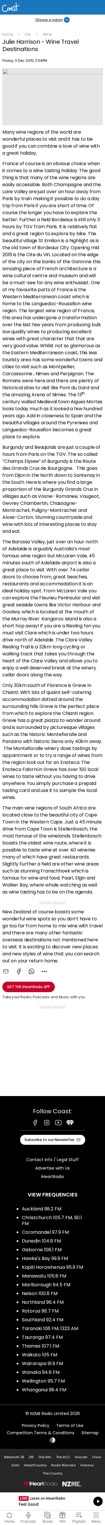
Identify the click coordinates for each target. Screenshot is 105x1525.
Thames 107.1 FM (40, 1346)
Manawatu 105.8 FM (44, 1276)
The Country (52, 1473)
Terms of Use (69, 1425)
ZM (31, 1457)
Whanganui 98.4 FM (44, 1389)
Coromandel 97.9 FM (45, 1232)
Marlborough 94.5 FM (46, 1284)
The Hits (44, 1457)
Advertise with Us (52, 1168)
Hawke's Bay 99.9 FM (45, 1258)
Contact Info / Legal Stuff (52, 1160)
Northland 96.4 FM (43, 1302)
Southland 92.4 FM (42, 1319)
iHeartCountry (35, 1465)
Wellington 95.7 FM (43, 1381)
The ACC (63, 1457)
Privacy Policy (35, 1425)
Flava (96, 1457)
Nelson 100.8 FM (39, 1293)
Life (28, 34)
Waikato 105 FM (39, 1354)
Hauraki (81, 1457)
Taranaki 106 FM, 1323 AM (50, 1328)
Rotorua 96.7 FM (40, 1311)
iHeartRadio (52, 1176)
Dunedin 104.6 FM (41, 1241)
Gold (15, 1465)
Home (7, 34)
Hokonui (87, 1465)
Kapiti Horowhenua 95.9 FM (52, 1267)
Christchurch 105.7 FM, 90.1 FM (52, 1220)
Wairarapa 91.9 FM (42, 1363)
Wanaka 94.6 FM (41, 1372)
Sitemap (90, 1433)
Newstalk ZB (14, 1457)
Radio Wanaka (63, 1465)
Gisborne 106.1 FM (42, 1249)
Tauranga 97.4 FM (42, 1337)
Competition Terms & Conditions (40, 1433)
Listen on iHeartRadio (52, 1501)
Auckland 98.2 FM (41, 1208)
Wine (47, 34)
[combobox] (44, 971)
